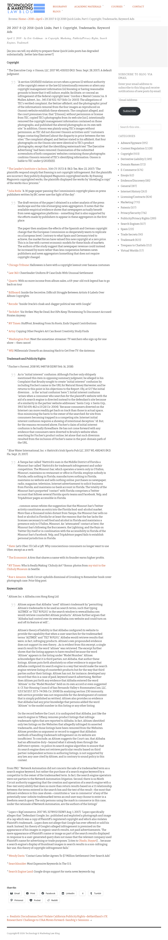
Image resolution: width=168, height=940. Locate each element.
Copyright (53, 38)
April (39, 19)
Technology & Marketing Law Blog (42, 933)
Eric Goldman (35, 38)
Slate (12, 546)
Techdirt (14, 311)
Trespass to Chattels (133, 245)
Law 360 (14, 273)
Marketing (65, 38)
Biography (60, 6)
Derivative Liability (132, 159)
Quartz (13, 280)
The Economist (18, 557)
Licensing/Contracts (133, 196)
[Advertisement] (143, 46)
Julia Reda (15, 191)
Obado (83, 840)
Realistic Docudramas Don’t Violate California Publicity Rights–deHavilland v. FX (58, 916)
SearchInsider (17, 863)
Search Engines (130, 223)
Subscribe (129, 111)
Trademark (22, 42)
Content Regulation (133, 148)
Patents (125, 207)
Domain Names (130, 164)
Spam (124, 229)
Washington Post (19, 339)
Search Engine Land (21, 871)
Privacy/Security (131, 213)
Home (22, 19)
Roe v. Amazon (17, 577)
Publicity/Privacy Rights (85, 38)
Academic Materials (87, 6)
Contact (138, 6)
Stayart (92, 840)
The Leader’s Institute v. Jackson (28, 168)
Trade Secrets (129, 234)
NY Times (14, 323)
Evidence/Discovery (133, 180)
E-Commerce (129, 170)
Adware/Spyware (131, 143)
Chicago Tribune (19, 265)
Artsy (12, 331)
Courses (117, 6)
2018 (31, 19)
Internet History (130, 191)
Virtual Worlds (130, 250)
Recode (13, 304)
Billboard (14, 292)
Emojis (125, 175)
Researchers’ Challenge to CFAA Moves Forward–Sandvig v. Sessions (48, 920)
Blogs (57, 11)
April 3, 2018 (14, 38)
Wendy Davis (16, 855)
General (126, 186)
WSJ (11, 350)
